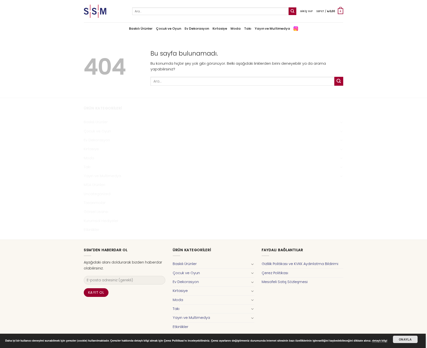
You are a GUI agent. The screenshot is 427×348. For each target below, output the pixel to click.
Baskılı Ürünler (140, 28)
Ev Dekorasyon (197, 28)
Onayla (405, 339)
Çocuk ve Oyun (168, 28)
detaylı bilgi (379, 340)
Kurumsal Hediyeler (101, 220)
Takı (247, 28)
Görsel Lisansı (96, 211)
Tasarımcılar (95, 202)
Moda (236, 28)
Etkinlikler (91, 229)
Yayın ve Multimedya (272, 28)
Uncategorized (97, 193)
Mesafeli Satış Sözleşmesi (285, 281)
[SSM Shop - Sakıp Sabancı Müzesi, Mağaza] (104, 11)
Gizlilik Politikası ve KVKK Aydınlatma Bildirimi (300, 263)
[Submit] (292, 11)
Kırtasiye (220, 28)
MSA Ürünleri (94, 184)
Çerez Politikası (275, 272)
